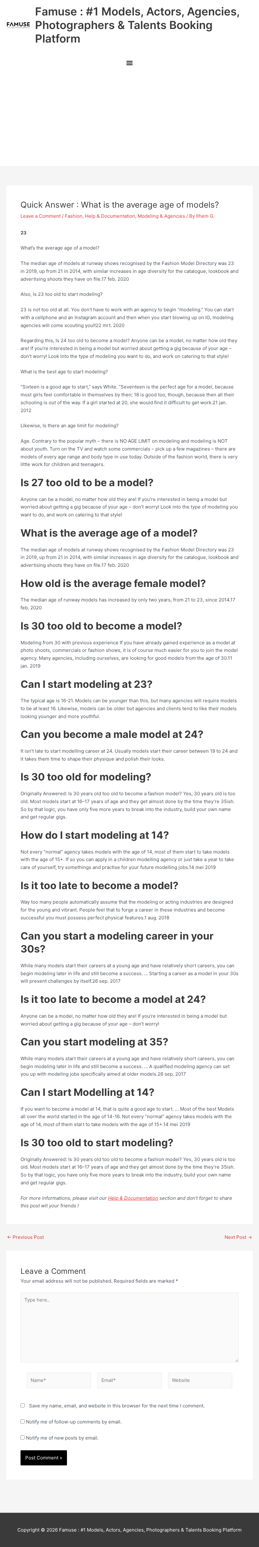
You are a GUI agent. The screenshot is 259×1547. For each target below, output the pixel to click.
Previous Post (25, 1237)
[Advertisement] (129, 119)
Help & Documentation (110, 216)
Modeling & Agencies (161, 216)
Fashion (73, 216)
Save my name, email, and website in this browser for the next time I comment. (117, 1406)
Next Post (238, 1237)
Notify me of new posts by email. (62, 1438)
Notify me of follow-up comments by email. (74, 1422)
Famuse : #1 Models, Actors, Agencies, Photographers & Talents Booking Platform (137, 25)
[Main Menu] (129, 63)
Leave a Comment (41, 216)
